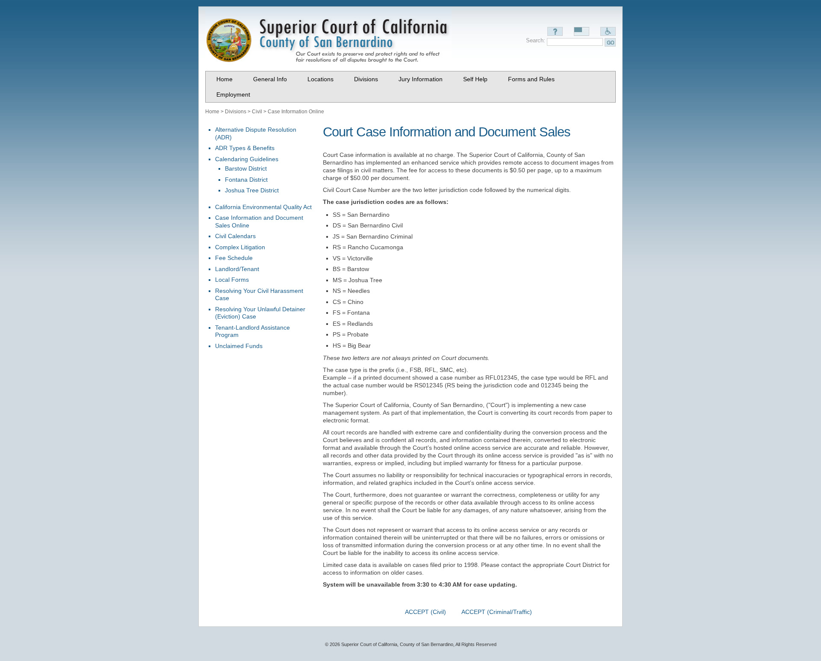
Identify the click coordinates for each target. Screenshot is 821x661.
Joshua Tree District (252, 190)
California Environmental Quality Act (263, 207)
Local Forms (232, 279)
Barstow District (246, 168)
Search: (535, 40)
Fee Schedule (234, 257)
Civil (257, 112)
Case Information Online (296, 112)
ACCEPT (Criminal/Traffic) (496, 611)
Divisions (235, 112)
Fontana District (246, 179)
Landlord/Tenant (237, 269)
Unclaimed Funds (239, 345)
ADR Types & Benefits (245, 148)
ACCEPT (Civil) (425, 611)
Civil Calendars (235, 236)
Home (212, 112)
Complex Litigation (240, 247)
